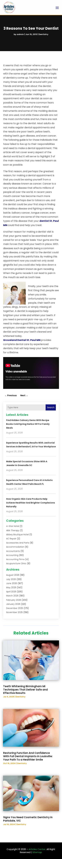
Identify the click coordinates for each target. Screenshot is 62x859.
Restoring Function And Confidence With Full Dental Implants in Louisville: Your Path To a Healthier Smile (28, 756)
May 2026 (11, 587)
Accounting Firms (15, 559)
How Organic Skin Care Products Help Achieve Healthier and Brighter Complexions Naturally (30, 502)
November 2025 (14, 612)
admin (20, 34)
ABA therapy (12, 530)
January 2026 (13, 604)
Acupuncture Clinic (16, 563)
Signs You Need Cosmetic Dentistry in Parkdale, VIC (28, 818)
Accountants (13, 551)
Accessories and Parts (17, 542)
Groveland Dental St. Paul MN (21, 340)
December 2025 (14, 608)
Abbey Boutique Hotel (17, 534)
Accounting (12, 555)
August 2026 (12, 575)
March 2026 (12, 595)
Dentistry (43, 34)
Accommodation (15, 546)
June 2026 (11, 583)
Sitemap (37, 852)
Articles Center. (37, 849)
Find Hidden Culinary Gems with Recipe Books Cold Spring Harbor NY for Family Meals (28, 424)
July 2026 (11, 579)
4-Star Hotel (12, 526)
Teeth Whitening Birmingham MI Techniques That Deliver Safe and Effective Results (25, 689)
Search (50, 407)
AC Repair (11, 538)
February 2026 (13, 599)
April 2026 (11, 591)
